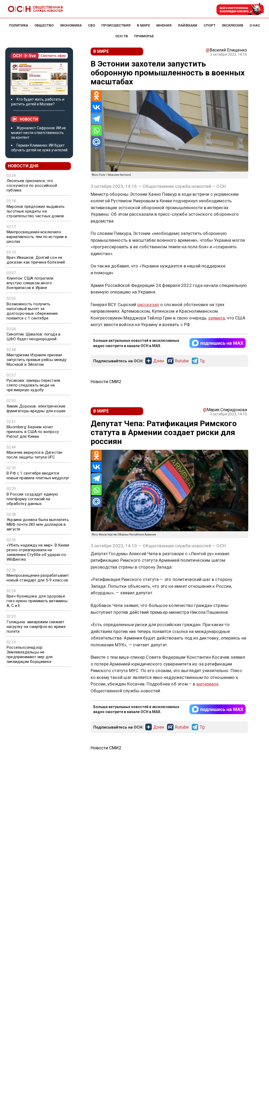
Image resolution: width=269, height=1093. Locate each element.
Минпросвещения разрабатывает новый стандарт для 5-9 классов (38, 577)
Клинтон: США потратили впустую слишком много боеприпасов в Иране (30, 283)
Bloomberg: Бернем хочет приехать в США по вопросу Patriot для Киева (33, 432)
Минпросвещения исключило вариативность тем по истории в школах (37, 237)
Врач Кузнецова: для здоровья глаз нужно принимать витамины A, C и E (37, 601)
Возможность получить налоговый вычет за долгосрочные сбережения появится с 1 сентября (32, 311)
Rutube (182, 361)
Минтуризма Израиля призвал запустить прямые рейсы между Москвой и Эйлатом (37, 360)
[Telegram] (96, 119)
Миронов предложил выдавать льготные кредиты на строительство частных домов (36, 211)
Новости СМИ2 (106, 381)
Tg (202, 361)
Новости (29, 119)
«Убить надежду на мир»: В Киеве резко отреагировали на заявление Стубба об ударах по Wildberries (38, 552)
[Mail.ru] (96, 142)
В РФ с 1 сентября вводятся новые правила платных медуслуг (38, 475)
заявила (216, 318)
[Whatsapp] (96, 130)
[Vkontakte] (96, 107)
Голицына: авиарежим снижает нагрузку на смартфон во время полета (36, 627)
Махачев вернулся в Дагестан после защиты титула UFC (34, 455)
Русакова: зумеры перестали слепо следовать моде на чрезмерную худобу (33, 385)
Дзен (158, 361)
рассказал (148, 304)
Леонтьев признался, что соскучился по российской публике (32, 185)
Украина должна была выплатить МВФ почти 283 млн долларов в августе (38, 524)
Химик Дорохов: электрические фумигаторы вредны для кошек (36, 408)
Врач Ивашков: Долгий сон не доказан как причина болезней (36, 260)
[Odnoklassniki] (96, 95)
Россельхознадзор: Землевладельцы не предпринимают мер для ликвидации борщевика (30, 654)
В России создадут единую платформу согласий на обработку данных (32, 499)
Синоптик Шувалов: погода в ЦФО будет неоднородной (33, 336)
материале (207, 684)
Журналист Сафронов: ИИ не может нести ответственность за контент (38, 133)
